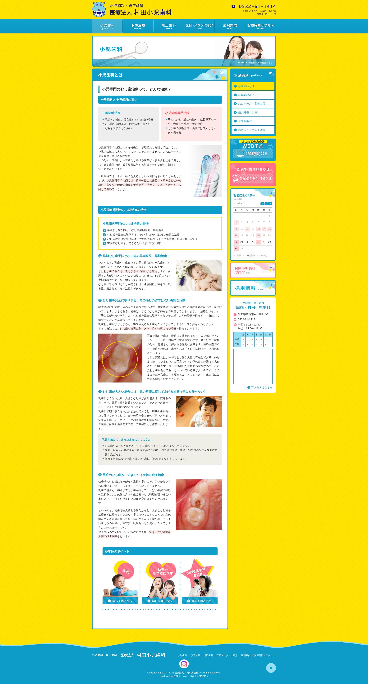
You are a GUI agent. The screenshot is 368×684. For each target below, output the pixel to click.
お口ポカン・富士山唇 (251, 103)
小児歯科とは (246, 86)
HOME (241, 62)
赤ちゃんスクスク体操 (251, 129)
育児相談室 (245, 121)
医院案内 (246, 655)
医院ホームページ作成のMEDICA (191, 676)
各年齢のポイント (249, 95)
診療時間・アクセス (264, 655)
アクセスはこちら (262, 387)
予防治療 (195, 655)
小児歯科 (252, 62)
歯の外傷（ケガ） (249, 112)
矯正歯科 (208, 655)
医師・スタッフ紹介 (227, 655)
